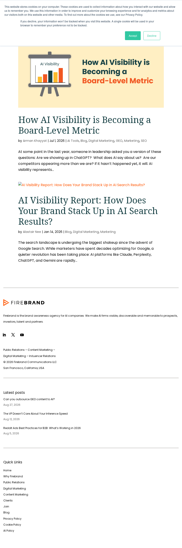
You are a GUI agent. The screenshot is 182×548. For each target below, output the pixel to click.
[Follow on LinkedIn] (4, 334)
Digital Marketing (101, 140)
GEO (119, 140)
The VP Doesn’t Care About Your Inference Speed (35, 413)
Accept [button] (133, 35)
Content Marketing (15, 494)
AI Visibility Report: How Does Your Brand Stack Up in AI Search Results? (88, 210)
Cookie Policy (12, 525)
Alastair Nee (32, 232)
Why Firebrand (13, 476)
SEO (144, 140)
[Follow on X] (13, 334)
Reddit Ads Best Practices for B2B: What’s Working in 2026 (42, 428)
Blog (84, 140)
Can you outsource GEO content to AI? (29, 399)
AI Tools (73, 140)
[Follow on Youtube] (22, 334)
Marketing (131, 140)
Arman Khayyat (35, 140)
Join (6, 506)
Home (7, 470)
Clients (8, 500)
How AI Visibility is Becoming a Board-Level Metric (84, 124)
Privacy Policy (12, 519)
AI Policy (8, 530)
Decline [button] (151, 35)
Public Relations (14, 482)
